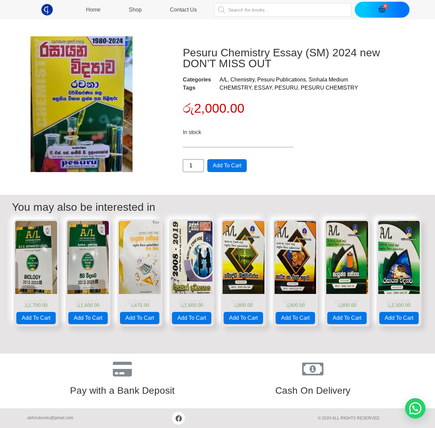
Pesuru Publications (281, 79)
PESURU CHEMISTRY (329, 88)
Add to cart (227, 165)
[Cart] (382, 10)
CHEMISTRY (235, 88)
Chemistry (242, 79)
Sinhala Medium (328, 79)
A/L (224, 79)
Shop (135, 10)
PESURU (286, 88)
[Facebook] (178, 418)
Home (93, 10)
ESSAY (263, 88)
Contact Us (183, 10)
